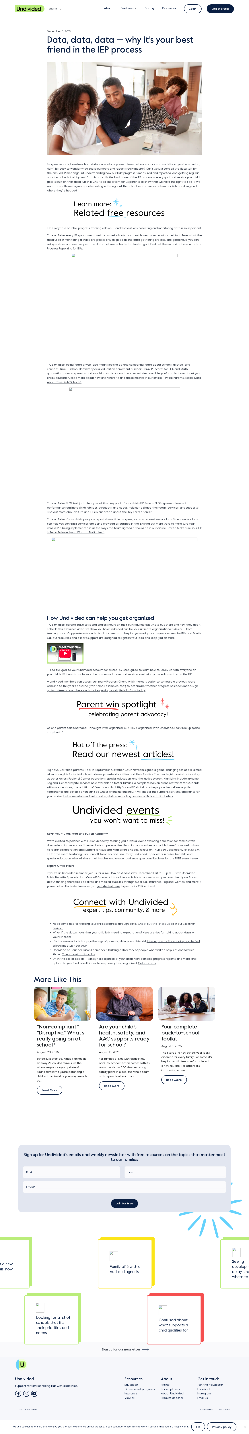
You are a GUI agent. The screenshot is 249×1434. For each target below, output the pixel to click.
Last (131, 1172)
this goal (61, 670)
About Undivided (172, 1393)
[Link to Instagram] (26, 1394)
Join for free (124, 1203)
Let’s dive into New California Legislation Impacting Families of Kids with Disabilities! (118, 796)
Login (193, 9)
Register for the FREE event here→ (175, 858)
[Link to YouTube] (34, 1394)
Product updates (172, 1398)
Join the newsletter (210, 1385)
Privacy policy (222, 1427)
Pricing (149, 8)
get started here (108, 886)
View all (129, 1398)
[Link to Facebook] (18, 1394)
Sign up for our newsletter (121, 1349)
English (53, 8)
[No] (244, 1427)
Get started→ (147, 963)
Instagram (204, 1393)
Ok (198, 1427)
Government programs (139, 1389)
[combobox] (55, 8)
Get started (220, 9)
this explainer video (71, 629)
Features (127, 8)
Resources (169, 8)
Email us (202, 1398)
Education (131, 1385)
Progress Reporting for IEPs (64, 248)
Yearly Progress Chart (112, 681)
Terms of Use (223, 1409)
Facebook (204, 1389)
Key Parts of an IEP (140, 512)
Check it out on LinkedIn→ (78, 954)
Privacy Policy (206, 1409)
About (108, 8)
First (29, 1172)
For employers (170, 1389)
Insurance (130, 1393)
